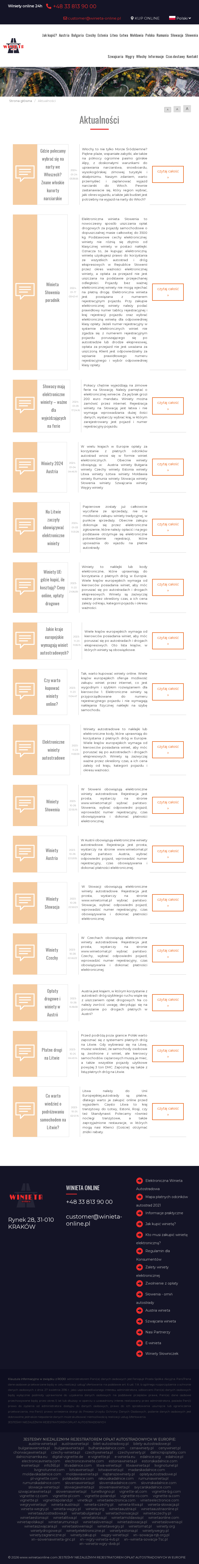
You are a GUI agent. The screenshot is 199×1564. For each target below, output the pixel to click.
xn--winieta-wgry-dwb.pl (99, 1544)
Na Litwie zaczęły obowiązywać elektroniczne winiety (53, 527)
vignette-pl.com (66, 1496)
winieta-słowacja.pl (163, 1504)
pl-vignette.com (44, 1478)
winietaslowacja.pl (132, 1522)
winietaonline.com (163, 1517)
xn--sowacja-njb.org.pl (151, 1535)
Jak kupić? (49, 35)
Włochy (141, 56)
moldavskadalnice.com (42, 1474)
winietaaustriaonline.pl (159, 1509)
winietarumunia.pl (63, 1522)
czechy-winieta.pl (65, 1452)
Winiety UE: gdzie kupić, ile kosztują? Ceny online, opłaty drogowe (52, 587)
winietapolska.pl (30, 1522)
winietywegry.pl (155, 1530)
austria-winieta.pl (43, 1444)
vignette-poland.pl (100, 1496)
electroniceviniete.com (84, 1461)
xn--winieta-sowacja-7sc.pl (146, 1539)
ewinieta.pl (30, 1465)
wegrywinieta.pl (33, 1504)
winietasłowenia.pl (77, 1526)
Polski (182, 18)
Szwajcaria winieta (160, 1321)
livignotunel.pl (166, 1465)
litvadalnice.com (78, 1465)
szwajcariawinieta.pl (34, 1491)
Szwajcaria (115, 56)
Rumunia (163, 35)
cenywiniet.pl (169, 1448)
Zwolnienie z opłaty (161, 1283)
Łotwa (124, 35)
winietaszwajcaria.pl (40, 1526)
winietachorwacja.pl (122, 1513)
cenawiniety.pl (142, 1448)
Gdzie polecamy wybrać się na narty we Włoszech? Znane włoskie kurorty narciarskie (53, 174)
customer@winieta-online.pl (94, 18)
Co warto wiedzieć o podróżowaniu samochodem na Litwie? (53, 1111)
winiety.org (166, 1526)
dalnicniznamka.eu (31, 1457)
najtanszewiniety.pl (119, 1474)
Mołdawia (136, 35)
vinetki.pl (84, 1500)
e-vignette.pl (99, 1457)
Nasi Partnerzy (157, 1332)
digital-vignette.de (67, 1457)
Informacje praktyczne (164, 1213)
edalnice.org (150, 1457)
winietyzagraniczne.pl (48, 1535)
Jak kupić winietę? (160, 1224)
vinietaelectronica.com (116, 1500)
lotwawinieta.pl (110, 1470)
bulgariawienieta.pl (34, 1448)
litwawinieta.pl (138, 1465)
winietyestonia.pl (124, 1530)
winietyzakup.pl (83, 1535)
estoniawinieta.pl (123, 1461)
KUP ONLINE (147, 18)
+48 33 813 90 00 (73, 6)
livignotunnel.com (49, 1470)
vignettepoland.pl (58, 1500)
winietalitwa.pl (65, 1517)
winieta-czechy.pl (98, 1504)
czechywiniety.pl (131, 1452)
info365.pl (52, 1465)
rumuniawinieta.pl (153, 1478)
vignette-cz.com (34, 1496)
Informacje (156, 56)
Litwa (114, 35)
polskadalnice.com (78, 1478)
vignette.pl (29, 1500)
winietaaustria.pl (122, 1509)
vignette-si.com (166, 1496)
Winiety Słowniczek (161, 1353)
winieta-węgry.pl (67, 1509)
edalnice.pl (174, 1457)
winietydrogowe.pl (46, 1530)
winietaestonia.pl (34, 1517)
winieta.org (95, 1509)
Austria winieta (157, 1310)
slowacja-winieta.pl (43, 1487)
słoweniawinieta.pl (71, 1491)
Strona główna (20, 101)
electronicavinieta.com (41, 1461)
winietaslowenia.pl (167, 1522)
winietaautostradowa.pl (47, 1513)
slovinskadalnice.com (158, 1483)
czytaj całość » (168, 174)
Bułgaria (77, 35)
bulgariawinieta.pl (69, 1448)
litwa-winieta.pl (109, 1465)
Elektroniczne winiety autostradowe (53, 749)
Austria (64, 35)
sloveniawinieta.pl (79, 1483)
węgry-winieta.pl (114, 1535)
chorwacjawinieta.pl (29, 1452)
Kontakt (192, 56)
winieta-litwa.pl (130, 1504)
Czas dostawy (175, 56)
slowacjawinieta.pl (79, 1487)
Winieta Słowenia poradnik (52, 292)
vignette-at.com (133, 1491)
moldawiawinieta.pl (82, 1474)
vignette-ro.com (134, 1496)
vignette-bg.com (166, 1491)
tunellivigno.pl (103, 1491)
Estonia (103, 35)
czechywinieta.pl (99, 1452)
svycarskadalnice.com (152, 1487)
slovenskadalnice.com (117, 1483)
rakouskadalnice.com (116, 1478)
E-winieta (153, 1343)
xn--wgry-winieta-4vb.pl (99, 1539)
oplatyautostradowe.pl (158, 1474)
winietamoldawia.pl (127, 1517)
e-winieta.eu (125, 1457)
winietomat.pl (140, 1526)
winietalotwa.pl (94, 1517)
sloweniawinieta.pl (114, 1487)
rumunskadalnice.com (41, 1483)
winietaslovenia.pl (97, 1522)
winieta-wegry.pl (35, 1509)
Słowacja (177, 35)
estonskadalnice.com (159, 1461)
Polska (150, 35)
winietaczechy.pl (157, 1513)
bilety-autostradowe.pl (152, 1444)
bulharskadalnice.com (107, 1448)
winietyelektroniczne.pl (85, 1530)
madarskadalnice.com (146, 1470)
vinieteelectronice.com (159, 1500)
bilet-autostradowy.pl (111, 1444)
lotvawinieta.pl (81, 1470)
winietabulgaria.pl (86, 1513)
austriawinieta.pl (75, 1444)
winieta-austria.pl (65, 1504)
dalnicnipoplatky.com (168, 1452)
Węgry (129, 56)
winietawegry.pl (110, 1526)
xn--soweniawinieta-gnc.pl (53, 1539)
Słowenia (191, 35)
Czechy (91, 35)
